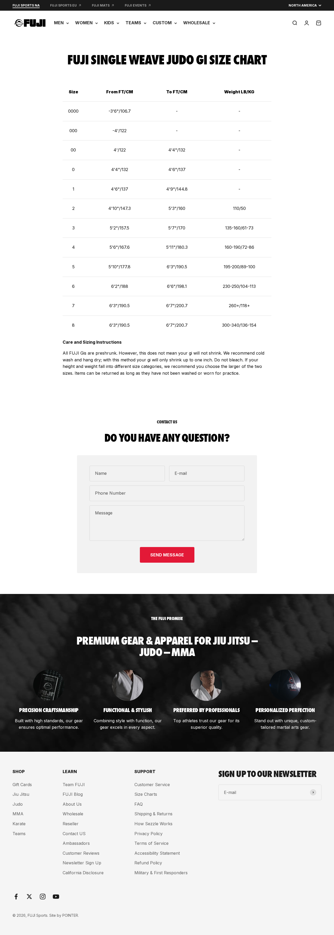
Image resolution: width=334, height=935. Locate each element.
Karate (19, 823)
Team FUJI (74, 784)
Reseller (71, 823)
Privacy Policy (148, 833)
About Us (72, 804)
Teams (19, 833)
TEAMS (133, 22)
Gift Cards (22, 784)
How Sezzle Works (153, 823)
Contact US (74, 833)
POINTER (70, 915)
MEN (59, 22)
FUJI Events (135, 5)
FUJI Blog (73, 794)
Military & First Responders (161, 872)
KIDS (109, 22)
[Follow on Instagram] (42, 896)
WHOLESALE (196, 22)
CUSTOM (162, 22)
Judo (18, 804)
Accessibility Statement (157, 853)
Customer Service (152, 784)
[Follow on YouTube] (55, 896)
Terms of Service (151, 843)
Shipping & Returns (153, 813)
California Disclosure (83, 872)
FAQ (138, 804)
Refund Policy (148, 862)
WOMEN (84, 22)
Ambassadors (76, 843)
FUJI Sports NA (26, 5)
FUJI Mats (101, 5)
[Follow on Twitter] (29, 896)
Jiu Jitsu (21, 794)
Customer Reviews (81, 853)
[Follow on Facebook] (16, 896)
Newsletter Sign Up (82, 862)
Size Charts (145, 794)
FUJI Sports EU (63, 5)
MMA (18, 813)
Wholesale (73, 813)
